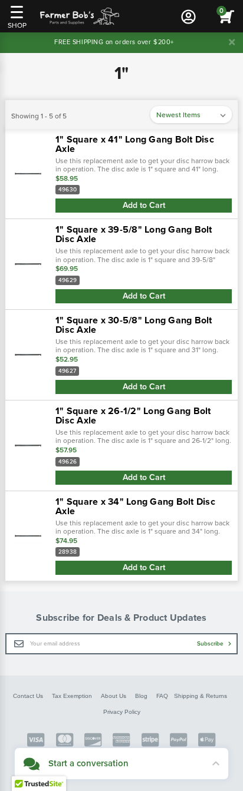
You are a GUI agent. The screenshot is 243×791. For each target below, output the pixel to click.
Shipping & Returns (200, 696)
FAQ (162, 696)
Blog (141, 696)
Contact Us (28, 696)
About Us (113, 696)
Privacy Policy (121, 712)
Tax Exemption (72, 696)
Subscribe (211, 643)
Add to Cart (144, 205)
